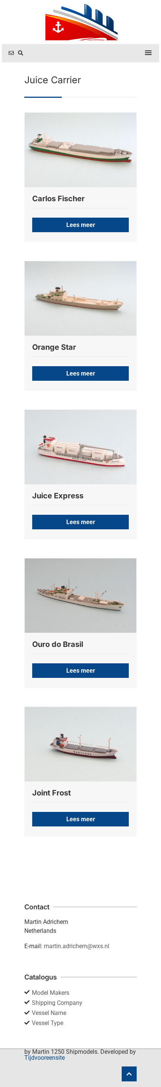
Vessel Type (47, 1023)
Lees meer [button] (80, 224)
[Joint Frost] (80, 744)
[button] (148, 53)
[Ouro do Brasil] (80, 595)
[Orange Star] (80, 298)
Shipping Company (57, 1002)
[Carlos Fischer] (80, 149)
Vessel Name (49, 1012)
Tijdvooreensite (44, 1057)
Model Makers (50, 992)
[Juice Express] (80, 446)
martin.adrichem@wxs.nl (76, 946)
